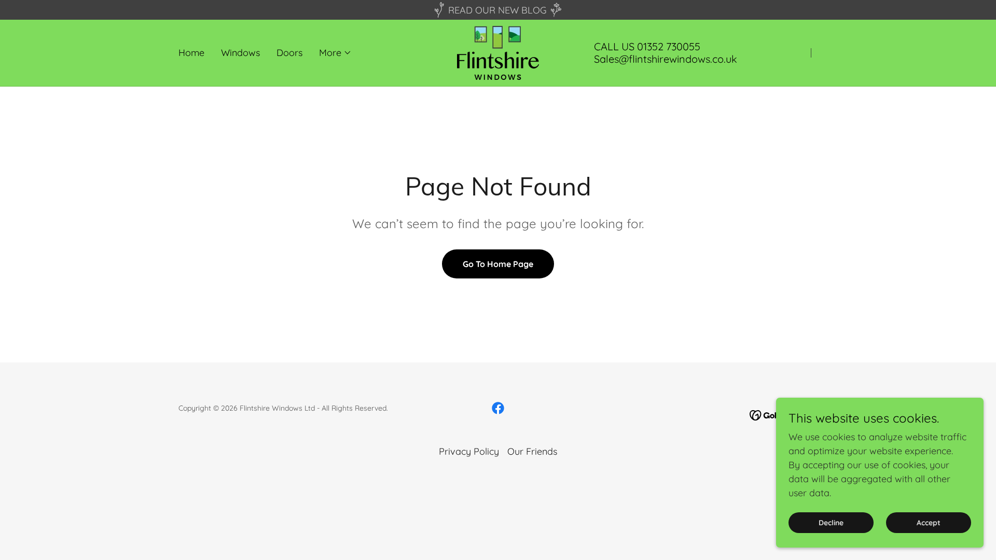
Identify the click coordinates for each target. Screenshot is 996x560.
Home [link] (191, 53)
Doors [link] (289, 53)
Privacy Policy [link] (469, 451)
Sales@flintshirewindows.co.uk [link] (665, 58)
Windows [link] (240, 53)
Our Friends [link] (532, 451)
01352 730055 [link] (668, 46)
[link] (498, 52)
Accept (928, 522)
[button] (335, 53)
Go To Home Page (498, 264)
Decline (831, 522)
